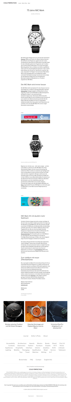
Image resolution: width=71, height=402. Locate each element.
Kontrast (33, 275)
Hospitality (19, 348)
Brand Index (23, 360)
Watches (35, 352)
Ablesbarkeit (24, 91)
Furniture (39, 345)
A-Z (50, 352)
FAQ (31, 360)
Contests (11, 345)
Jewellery (46, 348)
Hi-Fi (55, 345)
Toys (20, 352)
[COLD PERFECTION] (10, 3)
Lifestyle (61, 348)
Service (53, 350)
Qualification (36, 350)
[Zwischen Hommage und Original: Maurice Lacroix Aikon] (35, 311)
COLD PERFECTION (11, 372)
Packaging (25, 350)
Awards (31, 343)
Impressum (31, 396)
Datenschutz (40, 396)
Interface (29, 348)
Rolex (22, 185)
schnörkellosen (39, 249)
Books (47, 343)
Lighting (8, 350)
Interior (37, 348)
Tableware (62, 350)
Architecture (22, 343)
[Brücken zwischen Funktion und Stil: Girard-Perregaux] (14, 311)
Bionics (39, 343)
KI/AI (54, 348)
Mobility (16, 350)
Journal (19, 3)
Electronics (21, 345)
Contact (38, 360)
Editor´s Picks (24, 3)
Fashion (30, 345)
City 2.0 (62, 343)
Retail (46, 350)
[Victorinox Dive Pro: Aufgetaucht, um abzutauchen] (57, 311)
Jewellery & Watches (35, 13)
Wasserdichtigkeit (25, 234)
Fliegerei (23, 59)
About (29, 3)
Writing (43, 352)
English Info (48, 360)
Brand (54, 343)
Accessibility (10, 343)
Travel (27, 352)
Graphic (48, 345)
